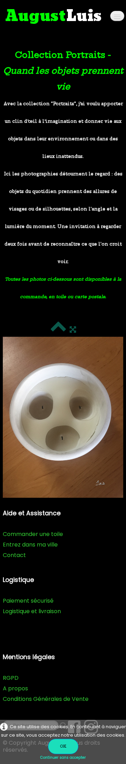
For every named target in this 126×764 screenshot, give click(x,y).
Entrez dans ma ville (30, 545)
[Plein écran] (73, 330)
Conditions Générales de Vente (46, 699)
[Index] (58, 330)
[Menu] (117, 16)
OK (63, 746)
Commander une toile (33, 534)
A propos (15, 688)
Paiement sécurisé (28, 601)
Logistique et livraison (32, 611)
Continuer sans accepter (63, 757)
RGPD (11, 678)
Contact (14, 555)
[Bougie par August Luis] (63, 417)
